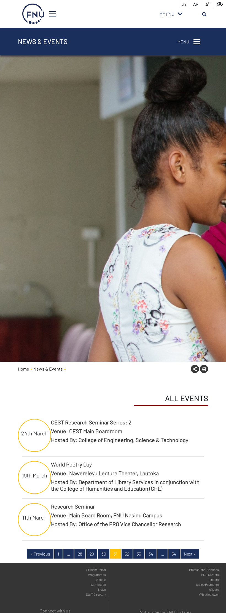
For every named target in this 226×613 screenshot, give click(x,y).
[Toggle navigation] (53, 14)
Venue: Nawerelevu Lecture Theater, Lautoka (105, 473)
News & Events (48, 368)
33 (139, 553)
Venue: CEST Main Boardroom (86, 431)
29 (92, 553)
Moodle (101, 579)
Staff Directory (96, 594)
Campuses (98, 584)
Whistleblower (209, 594)
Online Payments (207, 584)
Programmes (97, 574)
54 (174, 553)
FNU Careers (210, 574)
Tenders (213, 579)
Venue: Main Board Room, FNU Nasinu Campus (106, 515)
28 (80, 553)
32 (127, 553)
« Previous (40, 553)
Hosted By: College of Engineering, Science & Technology (119, 440)
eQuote (214, 589)
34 (151, 553)
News (102, 589)
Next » (190, 553)
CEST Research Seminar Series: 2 (91, 422)
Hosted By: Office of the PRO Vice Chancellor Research (116, 524)
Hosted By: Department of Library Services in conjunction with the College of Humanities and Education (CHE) (125, 485)
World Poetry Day (71, 464)
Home (23, 368)
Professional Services (204, 569)
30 (103, 553)
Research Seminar (73, 506)
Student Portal (96, 569)
